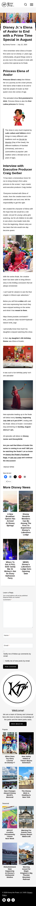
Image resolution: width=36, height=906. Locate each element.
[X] (8, 900)
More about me (17, 724)
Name (7, 635)
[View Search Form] (25, 4)
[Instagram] (13, 900)
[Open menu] (31, 4)
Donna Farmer (10, 45)
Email (6, 645)
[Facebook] (4, 900)
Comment (7, 600)
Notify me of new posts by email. (17, 661)
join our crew (15, 458)
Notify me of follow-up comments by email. (17, 655)
